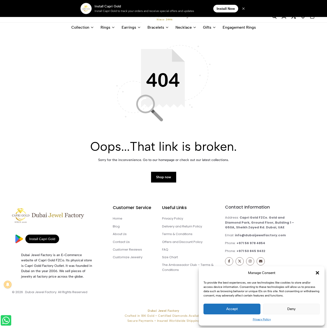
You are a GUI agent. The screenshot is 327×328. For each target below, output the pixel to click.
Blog (116, 226)
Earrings (129, 27)
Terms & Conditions (177, 234)
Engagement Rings (239, 27)
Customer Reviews (127, 249)
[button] (317, 272)
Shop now (163, 177)
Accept (232, 309)
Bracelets (155, 27)
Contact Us (121, 242)
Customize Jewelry (127, 257)
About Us (120, 234)
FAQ (165, 249)
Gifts (207, 27)
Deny (291, 309)
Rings (105, 27)
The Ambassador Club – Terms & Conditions (188, 267)
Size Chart (170, 257)
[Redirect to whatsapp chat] (6, 321)
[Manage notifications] (7, 284)
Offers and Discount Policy (182, 242)
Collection (80, 27)
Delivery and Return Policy (182, 226)
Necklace (183, 27)
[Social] (229, 261)
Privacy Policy (262, 319)
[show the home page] (57, 217)
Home (117, 218)
